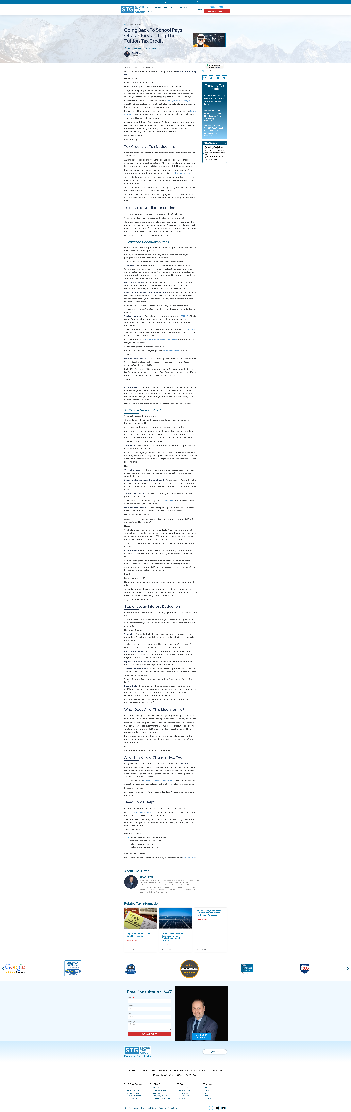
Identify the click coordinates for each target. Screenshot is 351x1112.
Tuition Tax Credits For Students (215, 149)
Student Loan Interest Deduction (215, 151)
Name (130, 998)
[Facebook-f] (211, 1108)
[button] (204, 77)
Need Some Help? (211, 160)
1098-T (184, 316)
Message (131, 1022)
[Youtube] (217, 1108)
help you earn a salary (178, 101)
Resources (168, 7)
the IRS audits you (183, 173)
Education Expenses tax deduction (159, 781)
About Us (181, 7)
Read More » (132, 940)
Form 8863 (190, 329)
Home (149, 7)
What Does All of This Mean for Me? (215, 153)
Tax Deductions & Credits (135, 24)
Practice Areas (163, 1074)
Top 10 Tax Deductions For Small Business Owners (138, 935)
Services (157, 7)
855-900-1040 (189, 857)
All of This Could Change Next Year (214, 157)
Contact (151, 12)
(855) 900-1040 (216, 7)
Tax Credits (208, 71)
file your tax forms (171, 351)
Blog (180, 1074)
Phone (130, 1006)
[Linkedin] (223, 1108)
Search (199, 9)
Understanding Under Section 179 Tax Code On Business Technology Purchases (210, 912)
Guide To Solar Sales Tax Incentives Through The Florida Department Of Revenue (172, 937)
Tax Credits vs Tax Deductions (214, 147)
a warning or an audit (141, 812)
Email (130, 1014)
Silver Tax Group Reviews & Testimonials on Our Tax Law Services (180, 1070)
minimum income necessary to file (160, 339)
